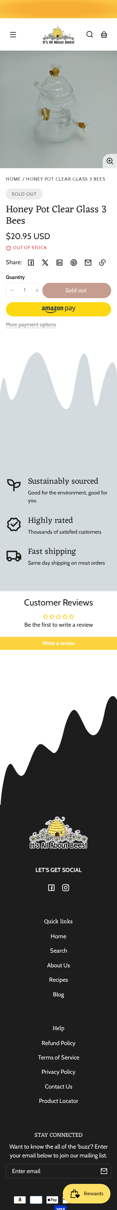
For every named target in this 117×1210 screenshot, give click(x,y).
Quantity (15, 277)
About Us (58, 965)
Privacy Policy (58, 1071)
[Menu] (13, 34)
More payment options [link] (31, 324)
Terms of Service (58, 1057)
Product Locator (58, 1101)
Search (58, 950)
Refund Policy (58, 1043)
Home (13, 179)
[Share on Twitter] (45, 262)
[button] (90, 34)
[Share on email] (88, 262)
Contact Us (58, 1086)
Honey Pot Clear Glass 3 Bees (65, 179)
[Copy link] (102, 262)
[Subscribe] (104, 1171)
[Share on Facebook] (31, 262)
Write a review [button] (59, 643)
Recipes (58, 979)
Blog (58, 994)
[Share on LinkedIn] (59, 262)
